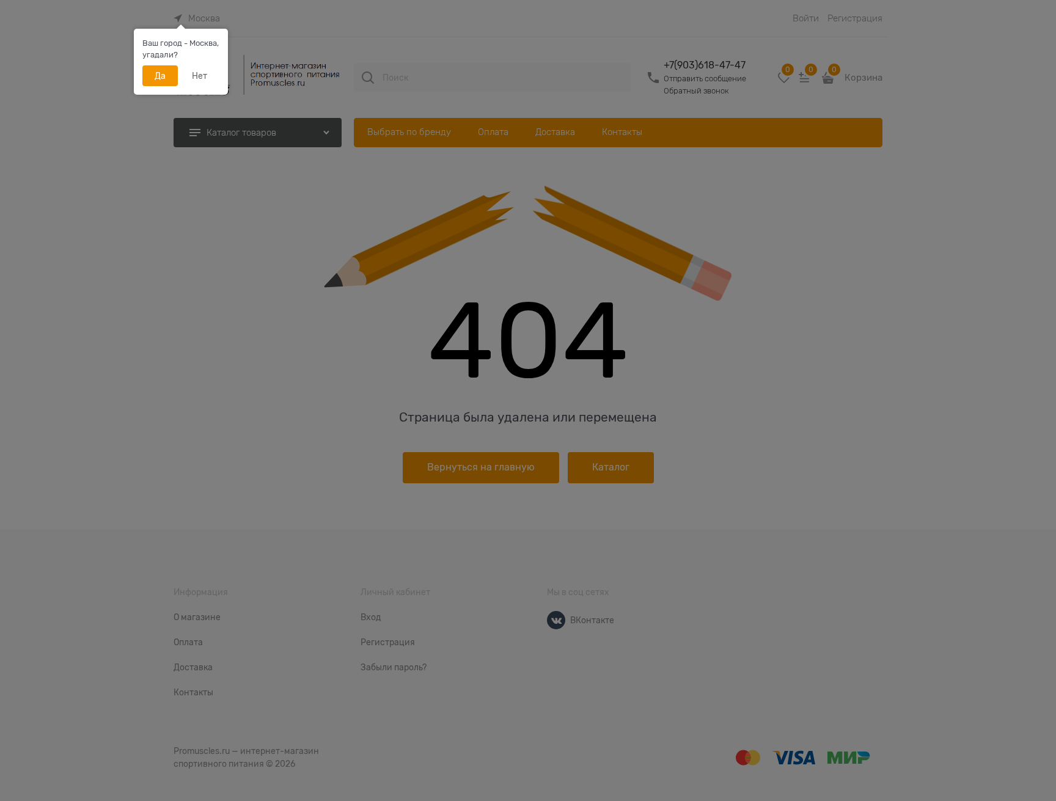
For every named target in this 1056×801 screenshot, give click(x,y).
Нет (199, 76)
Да (160, 76)
